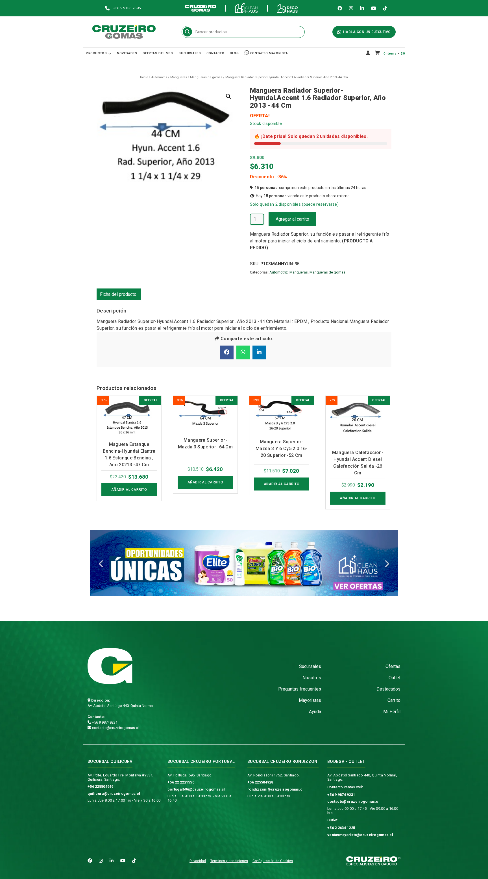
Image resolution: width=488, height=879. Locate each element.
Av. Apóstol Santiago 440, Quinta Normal (121, 706)
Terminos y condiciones (229, 861)
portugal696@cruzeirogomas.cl (196, 789)
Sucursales (189, 53)
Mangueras (178, 77)
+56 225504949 (101, 786)
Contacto (215, 53)
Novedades (127, 53)
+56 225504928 (260, 782)
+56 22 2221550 (180, 782)
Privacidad (197, 861)
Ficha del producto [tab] (118, 294)
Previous (101, 564)
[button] (228, 96)
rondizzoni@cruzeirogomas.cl (275, 789)
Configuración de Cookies (272, 861)
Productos (96, 53)
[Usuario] (368, 53)
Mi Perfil (391, 711)
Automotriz (159, 77)
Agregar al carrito (292, 219)
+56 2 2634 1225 (341, 828)
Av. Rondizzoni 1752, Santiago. (273, 775)
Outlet (394, 677)
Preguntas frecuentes (299, 689)
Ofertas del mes (158, 53)
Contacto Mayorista (268, 53)
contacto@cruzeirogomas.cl (115, 728)
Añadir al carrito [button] (129, 490)
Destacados (388, 689)
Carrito (393, 700)
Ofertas (392, 666)
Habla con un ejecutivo (367, 32)
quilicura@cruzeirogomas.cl (114, 793)
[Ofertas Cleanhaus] (244, 563)
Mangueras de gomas (206, 77)
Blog (234, 53)
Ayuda (315, 711)
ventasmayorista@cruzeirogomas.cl (360, 835)
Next (387, 564)
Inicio (144, 77)
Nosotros (311, 677)
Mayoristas (310, 700)
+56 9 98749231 (104, 722)
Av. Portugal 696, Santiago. (190, 775)
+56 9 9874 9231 (341, 795)
